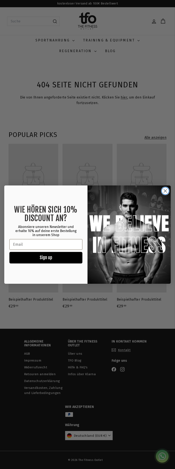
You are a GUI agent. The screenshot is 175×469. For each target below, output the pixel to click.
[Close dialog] (165, 191)
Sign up (46, 257)
